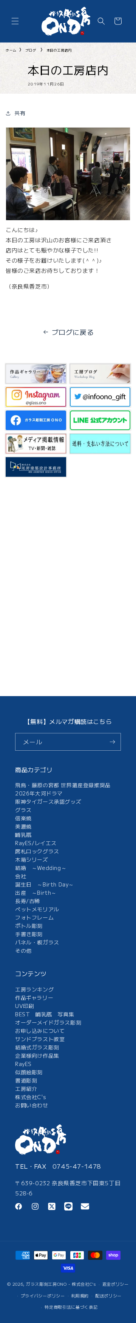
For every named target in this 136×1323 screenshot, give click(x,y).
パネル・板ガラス (37, 942)
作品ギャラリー (34, 997)
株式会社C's (30, 1097)
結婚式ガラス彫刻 (37, 1047)
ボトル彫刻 (29, 925)
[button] (15, 21)
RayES (23, 1064)
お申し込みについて (40, 1030)
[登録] (112, 742)
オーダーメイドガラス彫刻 (48, 1022)
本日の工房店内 (59, 50)
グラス (23, 810)
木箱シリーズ (31, 859)
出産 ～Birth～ (36, 892)
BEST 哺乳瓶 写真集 (44, 1014)
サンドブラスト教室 (40, 1039)
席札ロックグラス (37, 851)
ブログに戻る (73, 332)
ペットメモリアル (37, 909)
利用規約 (80, 1296)
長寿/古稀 (27, 901)
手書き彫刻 (29, 934)
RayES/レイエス (36, 843)
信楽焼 (23, 818)
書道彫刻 (26, 1080)
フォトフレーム (34, 917)
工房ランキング (34, 989)
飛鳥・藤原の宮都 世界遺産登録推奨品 (63, 785)
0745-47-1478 (77, 1166)
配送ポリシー (108, 1296)
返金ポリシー (115, 1284)
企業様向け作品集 (37, 1055)
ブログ (30, 50)
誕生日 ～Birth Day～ (44, 884)
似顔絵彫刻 (29, 1072)
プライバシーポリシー (43, 1296)
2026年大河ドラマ (39, 793)
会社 (20, 876)
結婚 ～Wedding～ (40, 867)
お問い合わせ (31, 1105)
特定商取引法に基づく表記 (71, 1307)
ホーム (11, 50)
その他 (23, 950)
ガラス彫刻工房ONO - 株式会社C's (61, 1284)
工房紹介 (26, 1088)
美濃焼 (23, 826)
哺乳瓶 (23, 834)
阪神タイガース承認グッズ (48, 801)
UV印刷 (24, 1006)
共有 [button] (19, 113)
